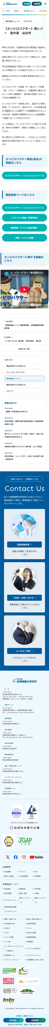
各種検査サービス (11, 884)
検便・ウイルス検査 (24, 237)
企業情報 (7, 866)
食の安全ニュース (29, 11)
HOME (8, 11)
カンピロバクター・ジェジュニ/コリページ (24, 175)
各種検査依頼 (23, 544)
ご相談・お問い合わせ (23, 597)
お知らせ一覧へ (24, 349)
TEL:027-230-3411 (9, 697)
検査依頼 (37, 4)
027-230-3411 (16, 1024)
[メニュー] (45, 4)
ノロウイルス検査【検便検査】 (24, 217)
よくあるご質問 (23, 650)
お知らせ (16, 11)
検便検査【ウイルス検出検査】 (24, 227)
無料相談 (26, 4)
